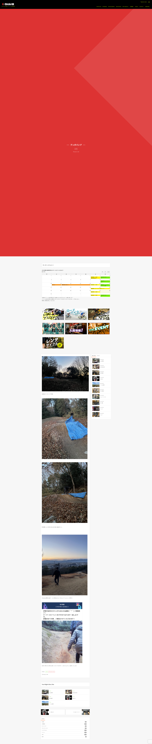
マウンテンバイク (51, 671)
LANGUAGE (147, 6)
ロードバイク (64, 726)
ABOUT (136, 6)
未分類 (64, 721)
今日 (108, 271)
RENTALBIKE (118, 6)
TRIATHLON (98, 6)
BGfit (64, 736)
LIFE (76, 148)
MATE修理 (50, 698)
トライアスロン (64, 730)
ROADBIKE (105, 6)
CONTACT (142, 6)
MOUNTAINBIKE (111, 6)
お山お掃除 (51, 692)
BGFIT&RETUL (125, 6)
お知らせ (74, 698)
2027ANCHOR (75, 692)
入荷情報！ (132, 6)
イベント (64, 732)
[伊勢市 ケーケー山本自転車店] (8, 4)
